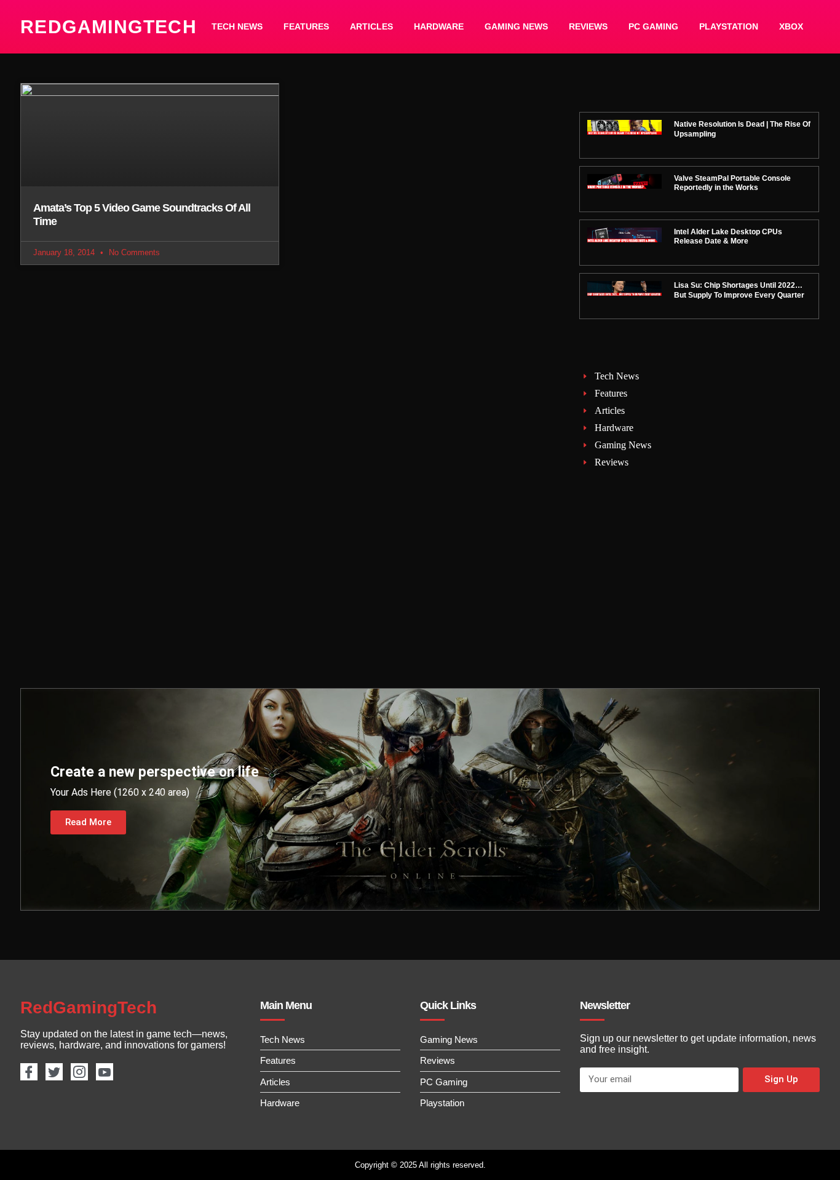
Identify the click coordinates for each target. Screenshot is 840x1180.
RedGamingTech (108, 27)
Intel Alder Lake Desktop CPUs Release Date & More (728, 237)
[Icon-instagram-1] (79, 1071)
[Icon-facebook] (29, 1071)
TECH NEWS (237, 26)
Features (306, 26)
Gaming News (516, 26)
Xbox (791, 26)
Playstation (728, 26)
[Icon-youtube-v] (104, 1071)
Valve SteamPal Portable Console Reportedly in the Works (732, 183)
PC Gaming (653, 26)
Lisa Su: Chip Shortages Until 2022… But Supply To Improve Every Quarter (739, 290)
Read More (88, 822)
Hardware (439, 26)
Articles (371, 26)
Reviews (588, 26)
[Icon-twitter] (54, 1071)
